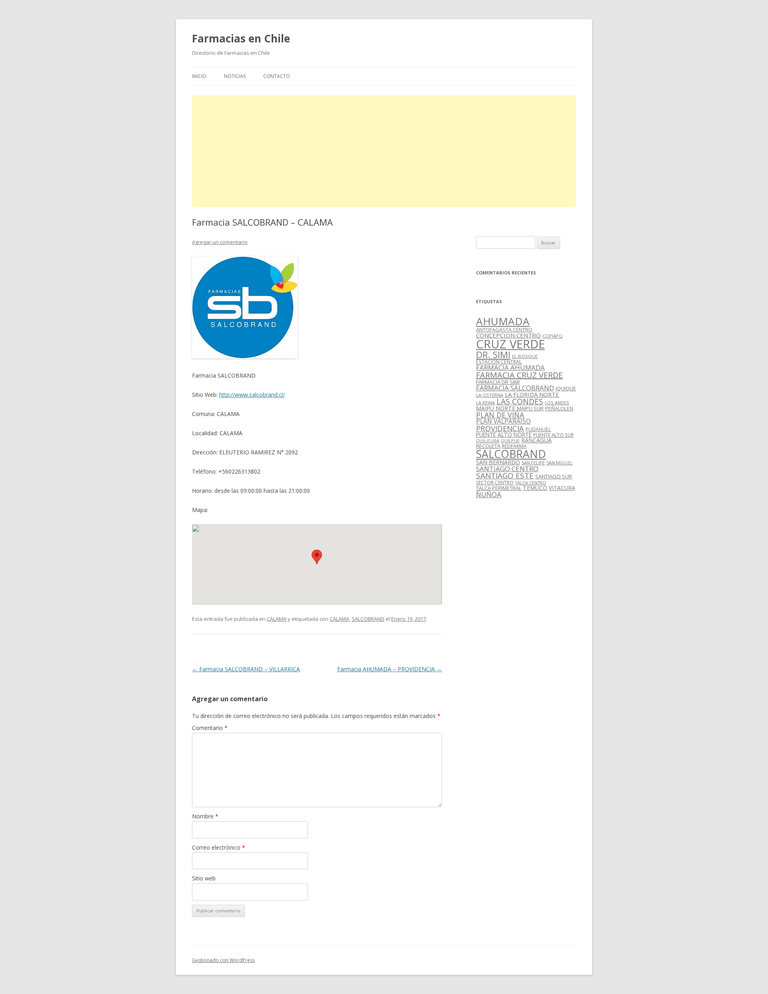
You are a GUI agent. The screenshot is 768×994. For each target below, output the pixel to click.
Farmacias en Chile (241, 38)
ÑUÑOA (488, 494)
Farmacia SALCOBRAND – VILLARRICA (246, 669)
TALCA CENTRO (530, 483)
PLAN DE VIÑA (500, 415)
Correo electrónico (218, 847)
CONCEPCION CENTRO (508, 335)
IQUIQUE (566, 388)
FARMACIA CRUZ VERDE (519, 375)
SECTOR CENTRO (495, 482)
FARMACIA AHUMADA (510, 367)
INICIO (199, 76)
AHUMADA (503, 321)
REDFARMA (514, 446)
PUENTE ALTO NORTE (504, 434)
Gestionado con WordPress (223, 960)
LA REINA (485, 403)
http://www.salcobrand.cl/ (252, 394)
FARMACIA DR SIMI (498, 382)
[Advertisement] (384, 151)
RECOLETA (488, 446)
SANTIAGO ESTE (505, 475)
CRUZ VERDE (510, 344)
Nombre (205, 816)
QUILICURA (487, 441)
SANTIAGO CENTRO (507, 468)
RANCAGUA (536, 440)
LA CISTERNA (489, 395)
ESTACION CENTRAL (499, 361)
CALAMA (276, 618)
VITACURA (562, 488)
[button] (317, 557)
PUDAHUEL (538, 429)
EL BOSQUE (525, 356)
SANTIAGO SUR (553, 476)
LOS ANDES (557, 403)
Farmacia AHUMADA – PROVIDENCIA (389, 669)
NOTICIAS (235, 76)
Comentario (210, 728)
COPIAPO (552, 336)
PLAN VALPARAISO (503, 421)
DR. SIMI (493, 354)
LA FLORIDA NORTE (532, 394)
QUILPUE (510, 441)
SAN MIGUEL (559, 463)
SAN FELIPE (533, 463)
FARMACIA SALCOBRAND (515, 387)
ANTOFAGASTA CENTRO (504, 329)
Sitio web (204, 878)
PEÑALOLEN (559, 408)
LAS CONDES (519, 401)
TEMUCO (535, 488)
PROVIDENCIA (500, 428)
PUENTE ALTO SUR (553, 435)
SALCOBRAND (368, 618)
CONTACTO (276, 76)
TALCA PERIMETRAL (498, 488)
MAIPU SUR (530, 408)
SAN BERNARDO (498, 462)
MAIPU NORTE (495, 408)
